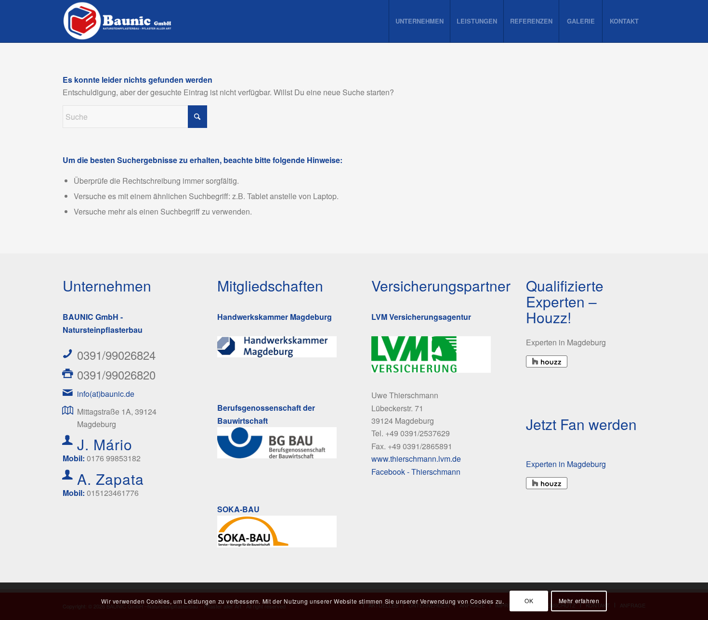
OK (528, 601)
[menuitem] (419, 21)
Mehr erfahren (579, 601)
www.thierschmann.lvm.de (416, 458)
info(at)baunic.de (105, 393)
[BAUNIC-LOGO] (119, 21)
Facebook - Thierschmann (415, 471)
